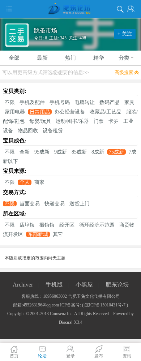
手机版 (54, 285)
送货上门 (79, 203)
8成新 (97, 152)
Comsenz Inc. (61, 313)
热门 (70, 58)
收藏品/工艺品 (105, 112)
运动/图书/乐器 (72, 121)
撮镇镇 (47, 225)
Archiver (23, 285)
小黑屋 (84, 285)
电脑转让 (84, 102)
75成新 (116, 152)
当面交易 (30, 203)
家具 (129, 102)
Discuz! (66, 322)
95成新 (42, 152)
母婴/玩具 (40, 121)
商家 (39, 182)
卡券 (113, 121)
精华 (98, 58)
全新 (25, 152)
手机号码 (60, 102)
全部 (14, 58)
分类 (124, 58)
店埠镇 (27, 225)
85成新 (79, 152)
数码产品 (109, 102)
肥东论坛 (117, 285)
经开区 (66, 225)
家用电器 (15, 112)
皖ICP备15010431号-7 (105, 305)
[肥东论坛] (70, 9)
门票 (99, 121)
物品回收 (28, 130)
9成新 (60, 152)
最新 (42, 58)
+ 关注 (125, 33)
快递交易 (54, 203)
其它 (58, 234)
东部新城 (38, 234)
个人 (25, 182)
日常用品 (40, 112)
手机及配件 (32, 102)
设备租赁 (53, 130)
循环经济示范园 (97, 225)
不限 (10, 102)
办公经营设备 (70, 112)
